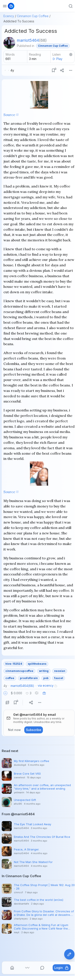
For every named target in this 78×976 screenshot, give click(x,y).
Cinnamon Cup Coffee (33, 16)
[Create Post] (69, 954)
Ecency (8, 16)
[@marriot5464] (9, 43)
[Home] (12, 967)
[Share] (62, 70)
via (46, 685)
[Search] (70, 6)
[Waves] (27, 967)
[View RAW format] (7, 702)
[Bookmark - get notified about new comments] (53, 70)
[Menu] (71, 70)
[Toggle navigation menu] (5, 6)
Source (9, 115)
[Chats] (42, 967)
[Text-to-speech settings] (71, 54)
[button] (5, 693)
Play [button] (59, 59)
